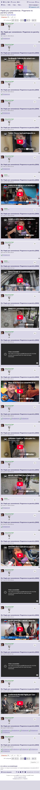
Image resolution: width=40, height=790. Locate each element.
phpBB (16, 775)
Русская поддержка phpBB (20, 777)
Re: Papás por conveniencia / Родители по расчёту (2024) (20, 33)
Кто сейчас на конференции (8, 766)
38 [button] (33, 20)
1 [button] (17, 20)
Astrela (5, 174)
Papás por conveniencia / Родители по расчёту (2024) (16, 12)
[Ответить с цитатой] (35, 25)
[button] (12, 20)
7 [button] (29, 20)
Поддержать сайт (34, 7)
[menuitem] (5, 2)
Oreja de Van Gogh (9, 23)
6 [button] (27, 20)
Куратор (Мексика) (11, 14)
